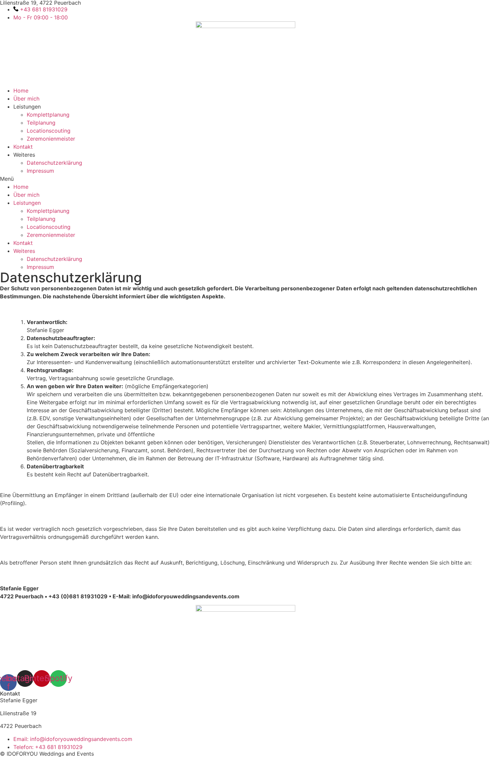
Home (20, 90)
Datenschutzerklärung (54, 162)
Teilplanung (41, 122)
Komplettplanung (48, 114)
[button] (245, 179)
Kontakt (23, 146)
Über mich (26, 98)
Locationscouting (48, 130)
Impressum (40, 170)
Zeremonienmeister (51, 138)
